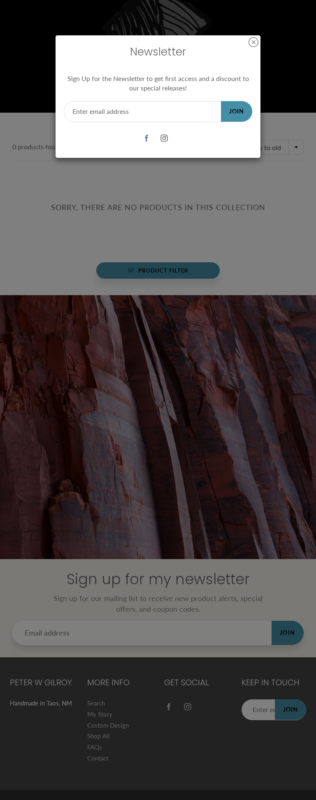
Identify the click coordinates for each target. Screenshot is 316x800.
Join (236, 111)
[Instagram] (164, 138)
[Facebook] (146, 138)
